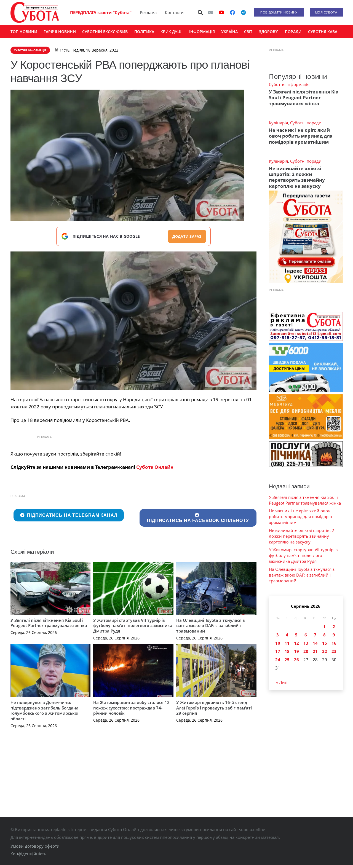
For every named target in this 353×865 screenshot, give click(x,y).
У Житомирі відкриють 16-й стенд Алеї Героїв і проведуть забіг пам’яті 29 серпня (214, 708)
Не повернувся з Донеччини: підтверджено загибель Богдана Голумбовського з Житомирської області (44, 710)
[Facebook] (232, 12)
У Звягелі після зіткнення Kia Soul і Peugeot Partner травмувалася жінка (48, 622)
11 (287, 643)
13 (305, 643)
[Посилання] (34, 12)
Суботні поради (306, 122)
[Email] (211, 12)
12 (296, 643)
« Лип (281, 682)
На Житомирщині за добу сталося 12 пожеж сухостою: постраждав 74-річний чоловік (131, 708)
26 (296, 659)
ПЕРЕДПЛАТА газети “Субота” (101, 12)
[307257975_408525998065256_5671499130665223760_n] (133, 320)
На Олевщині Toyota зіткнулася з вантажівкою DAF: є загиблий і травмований (210, 625)
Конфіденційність (28, 853)
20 (305, 651)
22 (324, 651)
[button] (200, 12)
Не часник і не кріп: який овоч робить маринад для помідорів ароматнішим (301, 136)
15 (324, 643)
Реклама (148, 12)
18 (287, 651)
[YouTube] (221, 12)
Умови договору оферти (35, 846)
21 (315, 651)
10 (277, 643)
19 (296, 651)
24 (277, 659)
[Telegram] (243, 12)
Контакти (174, 12)
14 (315, 643)
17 (277, 651)
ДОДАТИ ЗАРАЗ (187, 236)
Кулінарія (278, 122)
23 (333, 651)
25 (287, 659)
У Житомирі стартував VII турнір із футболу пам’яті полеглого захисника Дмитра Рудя (132, 625)
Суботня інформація (289, 84)
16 (333, 643)
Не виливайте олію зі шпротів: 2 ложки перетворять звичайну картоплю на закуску (297, 177)
